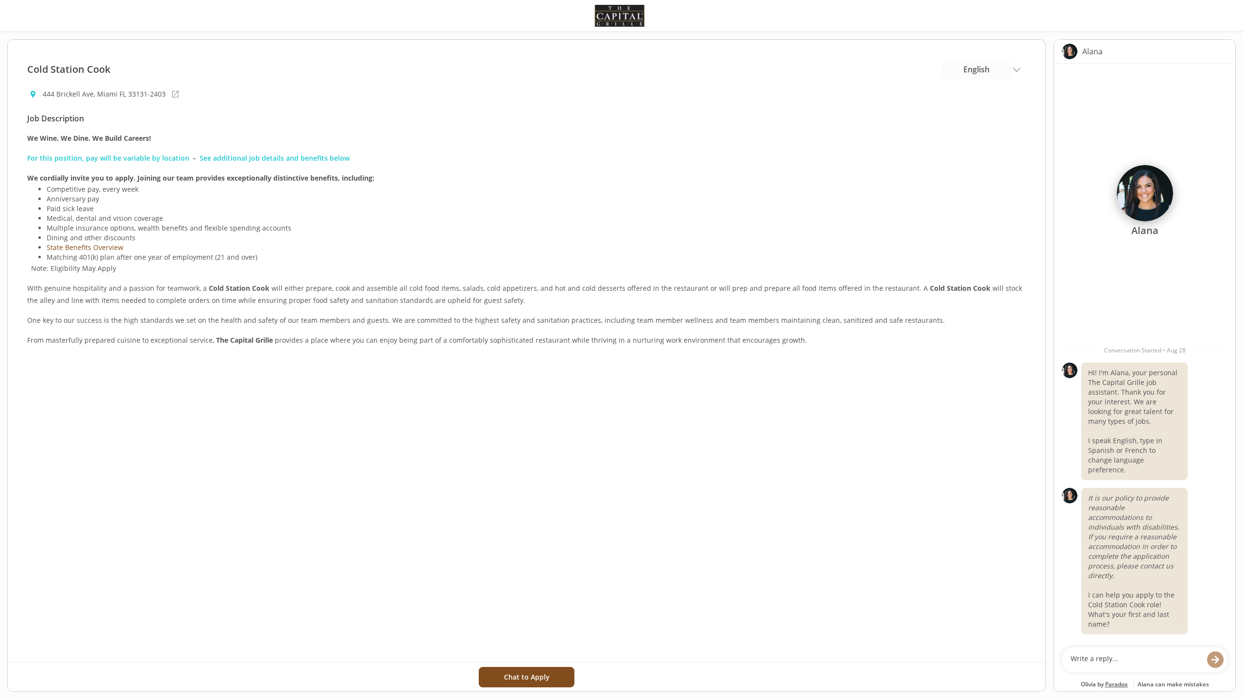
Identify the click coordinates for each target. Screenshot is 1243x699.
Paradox (1116, 684)
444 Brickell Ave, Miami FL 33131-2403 (104, 94)
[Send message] (1215, 659)
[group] (1144, 353)
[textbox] (1135, 659)
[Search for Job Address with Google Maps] (175, 94)
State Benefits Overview (85, 247)
